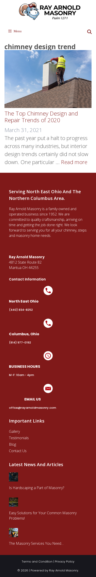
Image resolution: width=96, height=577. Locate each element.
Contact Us (18, 450)
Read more (74, 162)
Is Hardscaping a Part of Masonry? (36, 487)
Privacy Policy (64, 561)
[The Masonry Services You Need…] (13, 534)
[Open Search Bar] (89, 31)
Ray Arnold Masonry (63, 570)
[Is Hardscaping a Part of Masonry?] (13, 478)
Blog (12, 444)
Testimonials (19, 437)
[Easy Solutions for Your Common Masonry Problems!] (13, 504)
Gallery (14, 431)
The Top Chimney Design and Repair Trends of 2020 (41, 117)
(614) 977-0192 (20, 342)
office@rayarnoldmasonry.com (32, 408)
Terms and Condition (37, 561)
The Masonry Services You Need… (36, 543)
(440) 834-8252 (21, 310)
